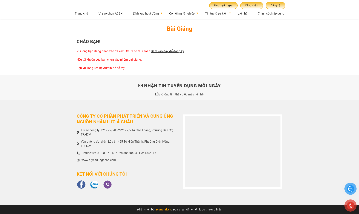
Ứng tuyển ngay (223, 5)
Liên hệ (242, 13)
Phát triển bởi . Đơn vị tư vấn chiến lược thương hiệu (179, 209)
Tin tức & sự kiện (216, 13)
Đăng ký (275, 5)
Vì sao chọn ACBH (110, 13)
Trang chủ (81, 13)
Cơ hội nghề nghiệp (182, 13)
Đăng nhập (251, 5)
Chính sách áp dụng (271, 13)
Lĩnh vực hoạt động (146, 13)
